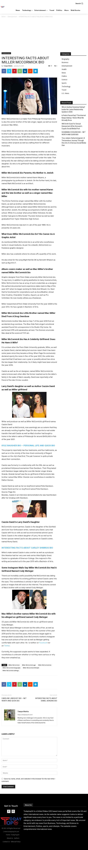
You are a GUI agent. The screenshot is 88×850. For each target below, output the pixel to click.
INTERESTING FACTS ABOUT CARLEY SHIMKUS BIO (27, 547)
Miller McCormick (14, 665)
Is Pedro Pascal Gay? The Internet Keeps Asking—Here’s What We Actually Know (74, 118)
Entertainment (12, 17)
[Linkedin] (25, 71)
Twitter (7, 646)
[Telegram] (35, 71)
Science (64, 79)
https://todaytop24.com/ (25, 714)
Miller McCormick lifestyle (31, 668)
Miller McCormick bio (44, 665)
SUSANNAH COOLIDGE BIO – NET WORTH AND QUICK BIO (73, 133)
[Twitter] (9, 71)
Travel (64, 90)
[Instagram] (13, 811)
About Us (28, 805)
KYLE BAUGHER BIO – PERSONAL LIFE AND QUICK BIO (28, 445)
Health (64, 69)
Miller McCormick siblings (11, 670)
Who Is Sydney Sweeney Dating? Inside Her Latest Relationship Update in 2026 (73, 109)
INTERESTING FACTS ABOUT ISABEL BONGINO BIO (46, 699)
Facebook (43, 643)
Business (65, 62)
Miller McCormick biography (11, 668)
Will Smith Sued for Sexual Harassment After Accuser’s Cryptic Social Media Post (72, 126)
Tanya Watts (8, 66)
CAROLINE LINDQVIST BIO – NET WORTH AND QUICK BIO (14, 699)
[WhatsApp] (19, 71)
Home (4, 17)
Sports (64, 83)
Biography (65, 59)
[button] (79, 3)
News (64, 73)
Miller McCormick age (29, 665)
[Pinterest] (14, 71)
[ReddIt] (30, 71)
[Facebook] (4, 71)
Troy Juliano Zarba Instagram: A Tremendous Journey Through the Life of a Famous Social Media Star (74, 141)
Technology (66, 86)
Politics (64, 76)
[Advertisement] (44, 35)
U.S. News (65, 93)
